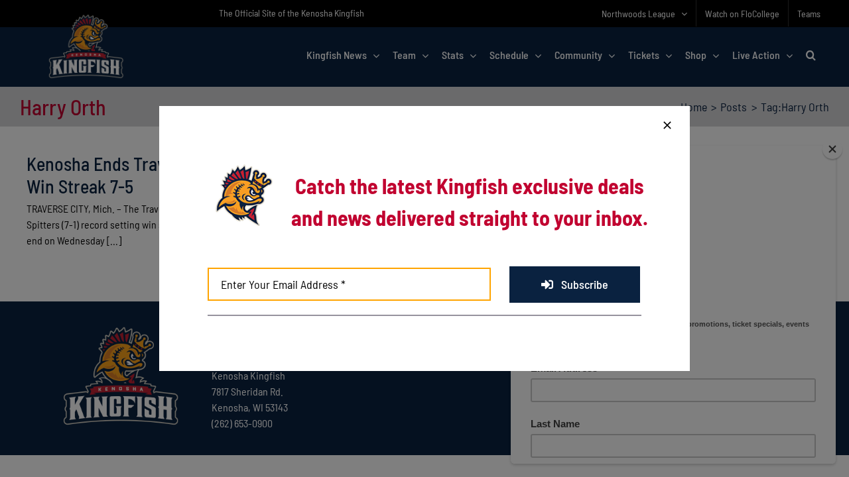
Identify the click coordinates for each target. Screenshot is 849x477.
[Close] (667, 125)
